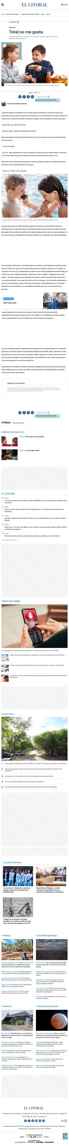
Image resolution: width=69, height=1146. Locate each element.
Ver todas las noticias (9, 540)
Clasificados (27, 1114)
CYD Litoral (35, 1114)
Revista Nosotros (16, 1114)
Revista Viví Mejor (18, 423)
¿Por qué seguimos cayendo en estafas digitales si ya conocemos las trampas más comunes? (35, 500)
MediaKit (48, 1129)
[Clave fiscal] (65, 1139)
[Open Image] (4, 45)
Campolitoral (6, 1114)
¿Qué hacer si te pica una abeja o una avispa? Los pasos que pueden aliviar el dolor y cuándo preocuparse (35, 527)
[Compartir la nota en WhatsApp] (28, 96)
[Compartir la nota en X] (24, 96)
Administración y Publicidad (49, 1126)
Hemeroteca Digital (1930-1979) (14, 1126)
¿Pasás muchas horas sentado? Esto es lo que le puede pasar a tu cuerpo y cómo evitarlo (35, 518)
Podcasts (43, 1114)
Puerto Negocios (27, 1116)
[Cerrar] (58, 100)
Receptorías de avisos (32, 1126)
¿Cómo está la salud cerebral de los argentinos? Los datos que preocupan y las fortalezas (34, 509)
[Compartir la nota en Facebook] (20, 96)
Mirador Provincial (52, 1114)
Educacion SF (42, 1116)
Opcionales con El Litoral (36, 1129)
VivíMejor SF (63, 1114)
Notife (35, 1116)
